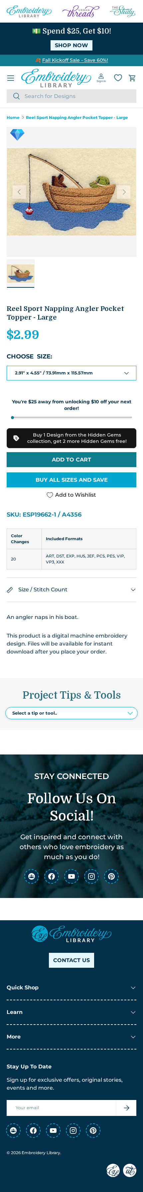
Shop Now (71, 45)
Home (13, 118)
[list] (71, 192)
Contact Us (71, 960)
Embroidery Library (41, 1152)
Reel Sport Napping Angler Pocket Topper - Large (77, 118)
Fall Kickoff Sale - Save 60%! (75, 60)
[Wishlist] (118, 77)
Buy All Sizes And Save (72, 480)
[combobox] (71, 96)
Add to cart (71, 459)
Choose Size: (29, 356)
